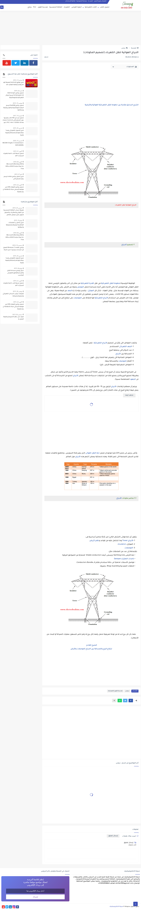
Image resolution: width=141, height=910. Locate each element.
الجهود (133, 379)
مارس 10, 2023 (17, 141)
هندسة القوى (43, 7)
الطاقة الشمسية (55, 7)
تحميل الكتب (104, 7)
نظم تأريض (94, 541)
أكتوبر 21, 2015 (17, 151)
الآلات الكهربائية (91, 7)
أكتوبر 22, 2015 (17, 185)
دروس (123, 48)
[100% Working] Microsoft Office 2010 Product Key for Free (15, 166)
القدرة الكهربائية (87, 283)
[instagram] (13, 906)
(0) (45, 57)
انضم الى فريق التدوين (100, 1)
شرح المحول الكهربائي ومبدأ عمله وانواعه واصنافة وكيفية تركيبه (14, 133)
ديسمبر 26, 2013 (17, 314)
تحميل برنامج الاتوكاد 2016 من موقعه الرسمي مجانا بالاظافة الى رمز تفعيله (13, 189)
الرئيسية (133, 48)
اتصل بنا (90, 1)
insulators (122, 544)
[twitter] (15, 63)
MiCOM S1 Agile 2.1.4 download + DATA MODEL (13, 144)
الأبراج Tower (127, 541)
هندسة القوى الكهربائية (115, 691)
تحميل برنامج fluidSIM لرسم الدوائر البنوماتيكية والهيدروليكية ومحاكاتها (13, 108)
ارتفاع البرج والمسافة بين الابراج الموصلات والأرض (91, 649)
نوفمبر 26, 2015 (17, 291)
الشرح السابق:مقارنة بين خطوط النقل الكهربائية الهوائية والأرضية (111, 105)
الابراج (124, 245)
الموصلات (77, 298)
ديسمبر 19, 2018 (17, 245)
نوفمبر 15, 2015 (17, 103)
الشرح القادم (91, 645)
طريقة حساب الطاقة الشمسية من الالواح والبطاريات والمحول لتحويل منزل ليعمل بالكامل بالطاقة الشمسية (14, 212)
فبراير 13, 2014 (17, 80)
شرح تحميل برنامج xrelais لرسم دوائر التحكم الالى (14, 178)
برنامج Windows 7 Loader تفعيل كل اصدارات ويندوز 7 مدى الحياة (13, 249)
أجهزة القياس (76, 7)
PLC (34, 7)
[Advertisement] (70, 27)
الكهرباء (67, 7)
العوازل (91, 291)
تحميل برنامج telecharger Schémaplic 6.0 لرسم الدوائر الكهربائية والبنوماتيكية (15, 95)
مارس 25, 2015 (17, 128)
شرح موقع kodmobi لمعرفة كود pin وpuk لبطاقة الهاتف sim (13, 84)
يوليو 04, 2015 (18, 268)
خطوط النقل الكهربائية (110, 283)
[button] (131, 700)
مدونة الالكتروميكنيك (116, 906)
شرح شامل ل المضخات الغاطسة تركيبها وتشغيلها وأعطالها (15, 225)
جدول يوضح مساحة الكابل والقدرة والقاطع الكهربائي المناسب (15, 273)
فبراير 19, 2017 (17, 116)
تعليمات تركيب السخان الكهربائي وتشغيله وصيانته (13, 295)
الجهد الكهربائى (125, 347)
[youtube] (7, 63)
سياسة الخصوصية (81, 1)
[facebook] (33, 63)
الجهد (69, 291)
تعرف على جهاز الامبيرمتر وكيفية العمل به (13, 318)
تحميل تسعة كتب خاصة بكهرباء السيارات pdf (13, 155)
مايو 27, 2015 (18, 174)
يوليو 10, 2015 (18, 220)
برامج (30, 7)
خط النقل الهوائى (92, 453)
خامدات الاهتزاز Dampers (124, 559)
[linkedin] (24, 63)
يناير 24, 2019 (18, 91)
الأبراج (118, 354)
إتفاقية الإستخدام (70, 1)
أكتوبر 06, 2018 (17, 162)
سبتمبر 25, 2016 (17, 208)
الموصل (80, 287)
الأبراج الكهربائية (101, 298)
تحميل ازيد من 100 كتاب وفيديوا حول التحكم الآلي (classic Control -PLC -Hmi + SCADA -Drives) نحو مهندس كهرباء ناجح (13, 120)
